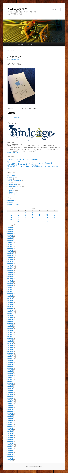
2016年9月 (10, 450)
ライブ (9, 188)
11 (32, 214)
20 (47, 215)
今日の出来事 (16, 117)
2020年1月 (10, 375)
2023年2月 (10, 306)
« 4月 (17, 221)
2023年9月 (10, 293)
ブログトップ (11, 44)
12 (39, 214)
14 (54, 214)
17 (25, 215)
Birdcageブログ (17, 9)
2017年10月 (10, 426)
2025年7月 (10, 252)
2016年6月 (10, 456)
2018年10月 (10, 403)
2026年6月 (10, 231)
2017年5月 (10, 435)
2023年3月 (10, 304)
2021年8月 (10, 340)
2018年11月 (10, 401)
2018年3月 (10, 416)
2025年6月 (10, 253)
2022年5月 (10, 323)
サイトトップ (30, 44)
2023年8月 (10, 295)
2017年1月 (10, 443)
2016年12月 (10, 445)
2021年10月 (10, 336)
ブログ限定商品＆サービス (14, 186)
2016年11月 (10, 446)
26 (39, 217)
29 (11, 219)
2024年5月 (10, 278)
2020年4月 (10, 370)
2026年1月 (10, 240)
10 (25, 214)
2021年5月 (10, 345)
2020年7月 (10, 364)
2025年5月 (10, 255)
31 (25, 219)
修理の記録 (10, 192)
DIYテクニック (11, 175)
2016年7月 (10, 454)
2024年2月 (10, 283)
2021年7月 (10, 342)
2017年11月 (10, 424)
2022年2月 (10, 328)
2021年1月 (10, 353)
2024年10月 (10, 268)
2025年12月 (10, 242)
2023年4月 (10, 302)
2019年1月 (10, 398)
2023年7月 (10, 297)
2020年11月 (10, 357)
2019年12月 (10, 377)
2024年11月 (10, 267)
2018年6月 (10, 411)
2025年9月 (10, 248)
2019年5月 (10, 390)
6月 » (48, 221)
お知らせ (9, 179)
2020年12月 (10, 355)
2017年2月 (10, 441)
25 (32, 217)
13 (47, 214)
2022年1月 (10, 330)
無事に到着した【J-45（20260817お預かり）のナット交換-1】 (23, 165)
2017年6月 (10, 433)
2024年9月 (10, 270)
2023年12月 (10, 287)
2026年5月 (10, 233)
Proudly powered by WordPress (34, 466)
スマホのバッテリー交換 (13, 161)
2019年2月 (10, 396)
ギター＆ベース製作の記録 (14, 180)
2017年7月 (10, 431)
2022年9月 (10, 315)
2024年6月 (10, 276)
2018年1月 (10, 420)
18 (32, 215)
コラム (9, 182)
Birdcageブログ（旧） (13, 204)
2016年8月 (10, 452)
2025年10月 (10, 246)
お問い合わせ (21, 44)
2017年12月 (10, 422)
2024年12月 (10, 265)
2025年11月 (10, 244)
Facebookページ (11, 200)
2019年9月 (10, 383)
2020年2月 (10, 373)
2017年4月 (10, 437)
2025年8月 (10, 250)
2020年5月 (10, 368)
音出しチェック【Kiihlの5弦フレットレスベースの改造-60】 (23, 159)
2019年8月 (10, 385)
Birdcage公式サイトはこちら (14, 152)
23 (18, 217)
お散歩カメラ (10, 177)
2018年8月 (10, 407)
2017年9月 (10, 428)
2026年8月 (10, 227)
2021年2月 (10, 351)
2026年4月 (10, 235)
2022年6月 (10, 321)
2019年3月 (10, 394)
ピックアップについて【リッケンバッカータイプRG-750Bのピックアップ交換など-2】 (29, 163)
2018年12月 (10, 400)
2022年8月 (10, 317)
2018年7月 (10, 409)
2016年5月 (10, 458)
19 (39, 215)
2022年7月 (10, 319)
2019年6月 (10, 388)
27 (47, 217)
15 (11, 215)
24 (25, 217)
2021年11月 (10, 334)
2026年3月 (10, 237)
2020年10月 (10, 358)
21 (54, 215)
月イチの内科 (14, 56)
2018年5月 (10, 413)
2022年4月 (10, 325)
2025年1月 (10, 263)
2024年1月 (10, 285)
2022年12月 (10, 310)
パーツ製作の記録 (12, 184)
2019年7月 (10, 386)
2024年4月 (10, 280)
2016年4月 (10, 460)
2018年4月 (10, 415)
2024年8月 (10, 272)
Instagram (10, 202)
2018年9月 (10, 405)
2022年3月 (10, 327)
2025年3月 (10, 259)
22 (11, 217)
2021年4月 (10, 347)
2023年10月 (10, 291)
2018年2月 (10, 418)
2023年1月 (10, 308)
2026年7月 (10, 229)
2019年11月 (10, 379)
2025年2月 (10, 261)
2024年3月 (10, 282)
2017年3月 (10, 439)
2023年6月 (10, 298)
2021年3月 (10, 349)
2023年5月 (10, 300)
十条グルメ (10, 194)
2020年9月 (10, 360)
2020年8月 (10, 362)
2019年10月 (10, 381)
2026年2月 (10, 238)
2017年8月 (10, 430)
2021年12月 (10, 332)
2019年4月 (10, 392)
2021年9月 (10, 338)
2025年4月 (10, 257)
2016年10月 (10, 448)
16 (18, 215)
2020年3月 (10, 372)
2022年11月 (10, 312)
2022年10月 (10, 313)
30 (18, 219)
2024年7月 (10, 274)
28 (54, 217)
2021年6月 (10, 343)
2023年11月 (10, 289)
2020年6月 (10, 366)
